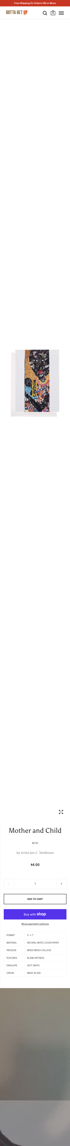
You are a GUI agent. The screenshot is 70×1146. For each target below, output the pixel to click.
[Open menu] (61, 13)
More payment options (35, 924)
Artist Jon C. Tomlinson (37, 853)
